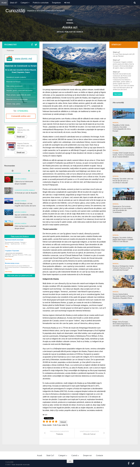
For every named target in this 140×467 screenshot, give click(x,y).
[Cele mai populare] (29, 171)
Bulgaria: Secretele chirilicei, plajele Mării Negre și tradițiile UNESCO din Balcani (123, 239)
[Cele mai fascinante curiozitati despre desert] (8, 223)
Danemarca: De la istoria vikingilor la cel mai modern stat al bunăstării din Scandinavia (122, 209)
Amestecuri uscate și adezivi (16, 77)
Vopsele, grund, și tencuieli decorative (19, 90)
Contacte (99, 455)
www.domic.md (23, 58)
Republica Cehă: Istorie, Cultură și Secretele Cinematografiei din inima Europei (122, 128)
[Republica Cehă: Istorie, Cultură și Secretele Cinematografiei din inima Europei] (124, 113)
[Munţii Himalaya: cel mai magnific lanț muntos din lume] (8, 201)
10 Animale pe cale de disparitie (26, 193)
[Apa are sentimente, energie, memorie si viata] (8, 212)
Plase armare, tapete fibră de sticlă (18, 95)
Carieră (74, 455)
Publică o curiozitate (41, 3)
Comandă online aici (20, 116)
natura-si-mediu (20, 179)
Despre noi (87, 455)
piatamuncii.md (26, 275)
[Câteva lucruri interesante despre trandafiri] (8, 179)
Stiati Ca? (50, 455)
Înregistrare (56, 3)
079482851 (22, 111)
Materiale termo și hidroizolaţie (17, 99)
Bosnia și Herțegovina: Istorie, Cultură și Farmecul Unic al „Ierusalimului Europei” (123, 268)
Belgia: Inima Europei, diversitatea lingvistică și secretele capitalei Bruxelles (123, 324)
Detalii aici (21, 137)
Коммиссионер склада (12, 263)
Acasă (4, 3)
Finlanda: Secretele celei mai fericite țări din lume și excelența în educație (123, 181)
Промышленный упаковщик (14, 239)
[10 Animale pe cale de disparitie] (8, 190)
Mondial (116, 122)
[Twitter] (36, 44)
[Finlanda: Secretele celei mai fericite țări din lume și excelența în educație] (124, 167)
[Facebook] (32, 44)
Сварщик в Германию (12, 250)
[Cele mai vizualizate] (12, 171)
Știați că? (13, 3)
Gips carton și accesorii (14, 86)
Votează (63, 422)
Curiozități (15, 11)
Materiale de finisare (13, 82)
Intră (68, 3)
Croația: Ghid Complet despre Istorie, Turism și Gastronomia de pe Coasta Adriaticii (123, 155)
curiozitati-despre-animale (25, 190)
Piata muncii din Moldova (20, 236)
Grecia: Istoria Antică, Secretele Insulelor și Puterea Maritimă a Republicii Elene (123, 296)
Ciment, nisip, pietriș (13, 104)
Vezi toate (117, 94)
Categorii (24, 3)
